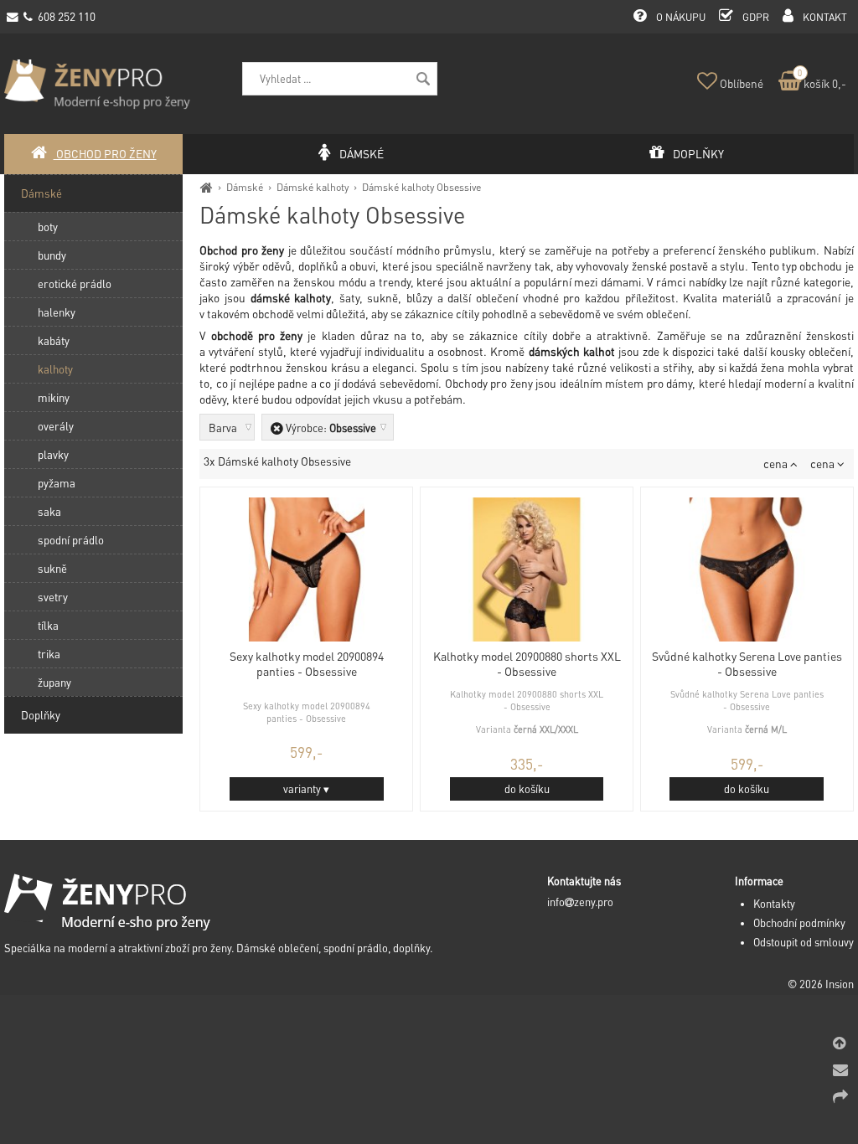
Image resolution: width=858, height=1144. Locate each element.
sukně (52, 568)
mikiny (54, 397)
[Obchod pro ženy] (206, 187)
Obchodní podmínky (799, 923)
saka (49, 511)
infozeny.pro (580, 902)
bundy (52, 255)
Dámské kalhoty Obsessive (421, 186)
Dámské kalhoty (313, 186)
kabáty (54, 340)
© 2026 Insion (821, 984)
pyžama (56, 483)
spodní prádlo (71, 540)
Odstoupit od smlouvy (803, 942)
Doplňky (40, 715)
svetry (53, 597)
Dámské (244, 186)
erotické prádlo (74, 283)
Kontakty (774, 903)
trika (49, 654)
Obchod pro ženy (105, 154)
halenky (56, 312)
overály (56, 426)
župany (54, 682)
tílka (48, 625)
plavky (53, 454)
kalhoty (55, 369)
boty (48, 226)
